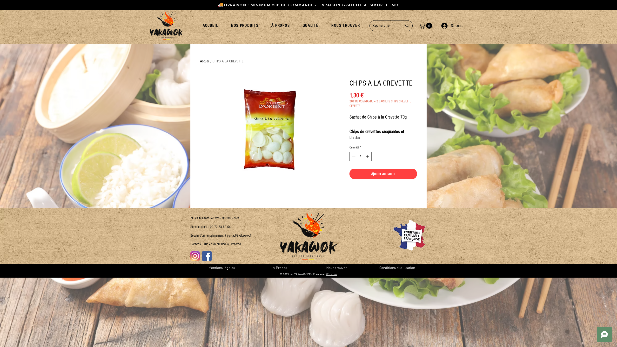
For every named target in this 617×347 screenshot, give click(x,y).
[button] (426, 26)
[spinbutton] (360, 156)
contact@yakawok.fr (239, 236)
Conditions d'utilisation (397, 268)
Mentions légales (221, 268)
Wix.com (331, 274)
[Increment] (368, 156)
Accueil (204, 61)
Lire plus (354, 138)
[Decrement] (353, 156)
